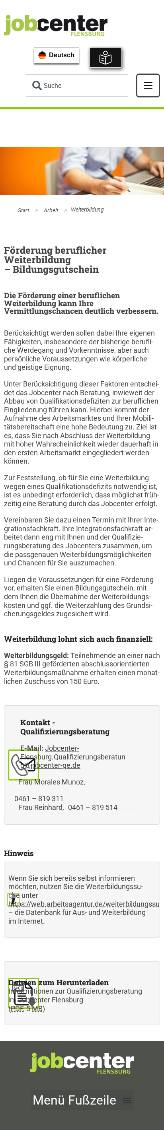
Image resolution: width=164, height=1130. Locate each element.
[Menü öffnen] (148, 85)
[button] (82, 1100)
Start (23, 210)
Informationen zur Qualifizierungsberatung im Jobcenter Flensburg (75, 995)
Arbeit (51, 210)
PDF (17, 1008)
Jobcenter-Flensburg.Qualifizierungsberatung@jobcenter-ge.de (72, 756)
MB (37, 1008)
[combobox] (77, 85)
